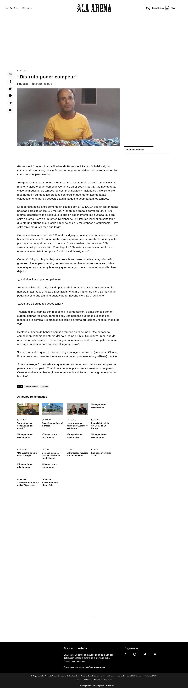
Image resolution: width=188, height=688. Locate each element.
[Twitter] (145, 654)
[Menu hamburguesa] (7, 8)
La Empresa (87, 679)
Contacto (108, 679)
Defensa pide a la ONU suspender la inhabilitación (51, 455)
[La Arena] (94, 8)
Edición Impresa (32, 387)
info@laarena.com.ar (95, 667)
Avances (45, 387)
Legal (78, 679)
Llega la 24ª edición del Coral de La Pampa (100, 425)
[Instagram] (134, 654)
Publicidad (98, 679)
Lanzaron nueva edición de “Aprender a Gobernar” (77, 425)
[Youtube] (155, 654)
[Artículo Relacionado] (28, 409)
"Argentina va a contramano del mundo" (24, 425)
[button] (10, 81)
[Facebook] (125, 654)
